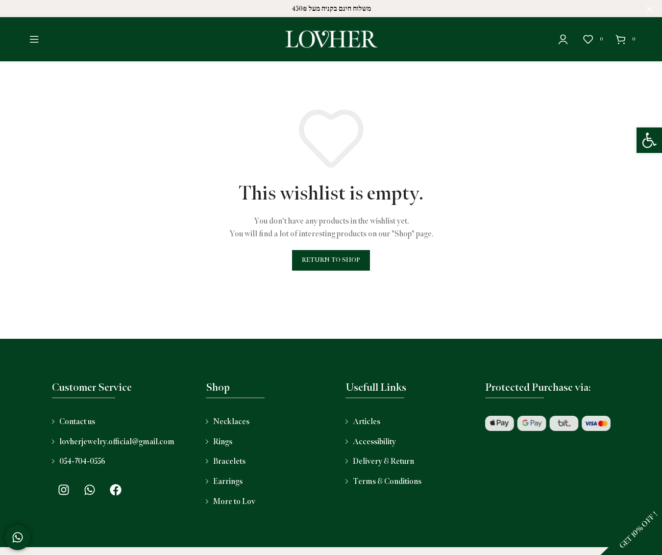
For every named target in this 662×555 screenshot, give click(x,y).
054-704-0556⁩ (82, 461)
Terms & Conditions (387, 481)
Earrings (228, 481)
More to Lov (234, 501)
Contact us (77, 422)
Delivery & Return (383, 461)
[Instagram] (63, 490)
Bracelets (229, 461)
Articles (366, 422)
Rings (222, 442)
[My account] (563, 39)
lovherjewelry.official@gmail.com (116, 442)
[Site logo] (331, 39)
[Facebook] (115, 490)
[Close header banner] (649, 8)
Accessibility (374, 442)
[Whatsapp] (89, 490)
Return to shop (331, 260)
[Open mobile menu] (34, 39)
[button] (649, 140)
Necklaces (231, 422)
